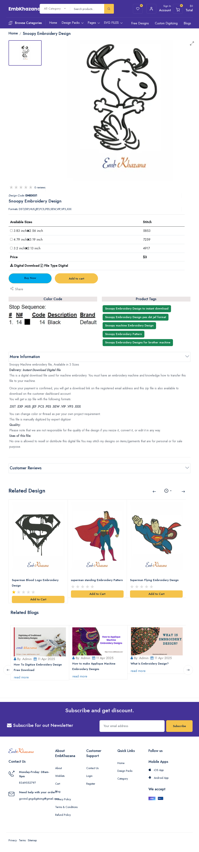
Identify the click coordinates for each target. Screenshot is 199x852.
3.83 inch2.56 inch (28, 230)
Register (90, 784)
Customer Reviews (26, 468)
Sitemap (32, 840)
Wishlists (60, 776)
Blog (57, 791)
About (58, 768)
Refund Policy (63, 815)
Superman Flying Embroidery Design (154, 580)
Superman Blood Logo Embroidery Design (35, 583)
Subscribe (179, 726)
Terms (22, 840)
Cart (57, 784)
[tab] (25, 53)
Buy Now (30, 278)
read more (21, 677)
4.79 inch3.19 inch (28, 239)
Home (120, 763)
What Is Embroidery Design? (150, 663)
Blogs (187, 23)
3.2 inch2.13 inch (27, 248)
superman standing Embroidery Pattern (97, 580)
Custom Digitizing (166, 23)
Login (89, 776)
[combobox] (55, 8)
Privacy (13, 840)
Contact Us (92, 768)
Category (122, 779)
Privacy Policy (63, 799)
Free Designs (140, 23)
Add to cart (76, 278)
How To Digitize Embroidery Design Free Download (38, 667)
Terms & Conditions (66, 807)
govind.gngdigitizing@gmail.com (39, 799)
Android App (160, 778)
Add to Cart (38, 599)
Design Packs (124, 771)
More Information (25, 357)
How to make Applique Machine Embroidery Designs (93, 666)
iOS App (158, 770)
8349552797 (27, 783)
